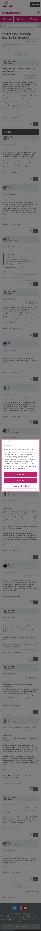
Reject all (20, 480)
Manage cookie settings (20, 486)
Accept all (20, 474)
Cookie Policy (20, 468)
